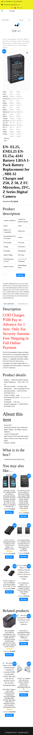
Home (4, 39)
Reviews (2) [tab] (22, 304)
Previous (6, 138)
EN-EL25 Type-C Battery (18, 289)
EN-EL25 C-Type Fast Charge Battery (17, 285)
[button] (27, 52)
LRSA (12, 297)
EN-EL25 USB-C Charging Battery (16, 293)
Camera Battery (11, 39)
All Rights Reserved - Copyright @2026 (16, 732)
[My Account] (15, 25)
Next (5, 140)
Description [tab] (9, 304)
